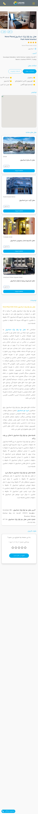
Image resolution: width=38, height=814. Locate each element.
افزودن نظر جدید (19, 555)
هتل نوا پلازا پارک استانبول (15, 329)
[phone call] (4, 3)
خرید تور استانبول (23, 410)
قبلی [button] (9, 32)
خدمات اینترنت (15, 71)
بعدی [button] (4, 32)
